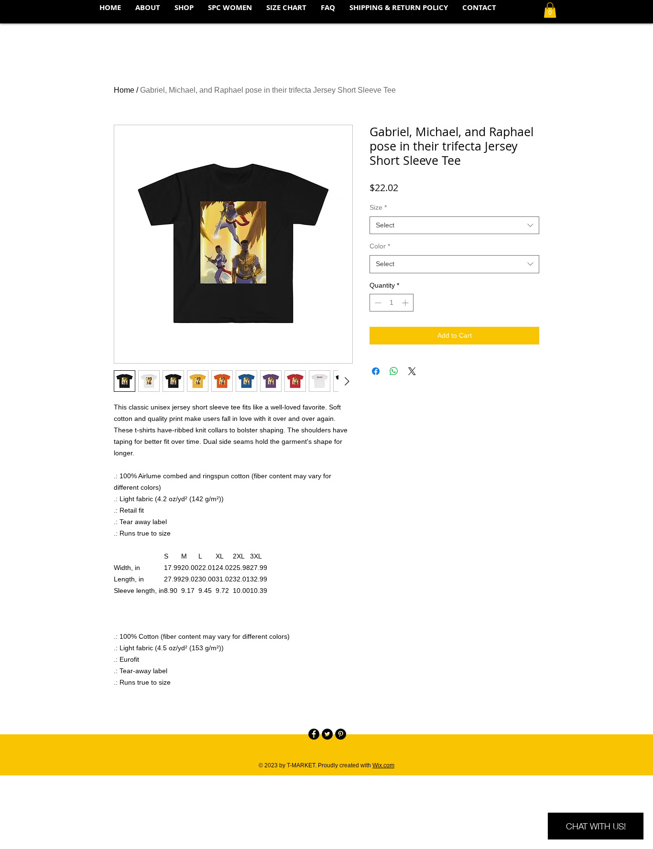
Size (378, 207)
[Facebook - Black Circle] (313, 734)
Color (380, 246)
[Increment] (406, 302)
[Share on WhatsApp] (394, 371)
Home (124, 90)
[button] (550, 10)
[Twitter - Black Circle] (327, 734)
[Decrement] (377, 302)
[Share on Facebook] (375, 371)
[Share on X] (412, 371)
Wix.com (383, 765)
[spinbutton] (391, 302)
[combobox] (454, 225)
